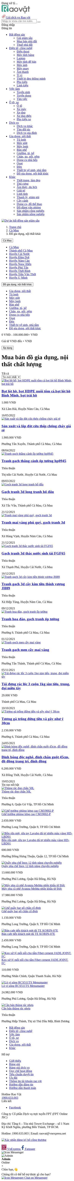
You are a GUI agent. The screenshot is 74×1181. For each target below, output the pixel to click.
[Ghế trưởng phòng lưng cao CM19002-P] (28, 810)
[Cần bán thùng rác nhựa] (17, 1005)
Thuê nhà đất (24, 44)
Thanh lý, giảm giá (28, 197)
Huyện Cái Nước (19, 254)
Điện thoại (23, 51)
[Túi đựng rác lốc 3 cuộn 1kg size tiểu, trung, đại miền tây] (37, 676)
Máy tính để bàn (26, 61)
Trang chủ (15, 227)
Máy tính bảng (25, 54)
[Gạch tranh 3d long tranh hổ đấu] (22, 484)
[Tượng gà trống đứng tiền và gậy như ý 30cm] (30, 711)
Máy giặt (22, 143)
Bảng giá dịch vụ (19, 1067)
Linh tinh (22, 193)
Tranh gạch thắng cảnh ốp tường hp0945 (34, 461)
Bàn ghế (22, 149)
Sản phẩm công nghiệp (30, 210)
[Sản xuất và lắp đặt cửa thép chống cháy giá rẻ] (31, 418)
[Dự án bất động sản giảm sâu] (20, 220)
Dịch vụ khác (25, 126)
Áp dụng (7, 347)
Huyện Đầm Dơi (19, 257)
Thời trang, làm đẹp (28, 180)
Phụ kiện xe (24, 119)
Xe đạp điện (24, 115)
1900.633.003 (10, 1097)
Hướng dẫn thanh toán (22, 1087)
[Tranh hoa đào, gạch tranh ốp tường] (24, 611)
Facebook (15, 1107)
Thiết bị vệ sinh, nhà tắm (31, 170)
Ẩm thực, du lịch (27, 187)
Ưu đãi (13, 1077)
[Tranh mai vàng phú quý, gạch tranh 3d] (27, 515)
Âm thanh (23, 71)
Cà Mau (14, 230)
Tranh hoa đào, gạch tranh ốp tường (30, 619)
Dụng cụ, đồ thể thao (29, 204)
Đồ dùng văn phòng (29, 207)
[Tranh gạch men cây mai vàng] (21, 642)
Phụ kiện (22, 82)
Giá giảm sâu (24, 38)
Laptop (21, 58)
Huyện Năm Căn (19, 260)
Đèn (19, 166)
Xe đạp (21, 112)
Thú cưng (22, 183)
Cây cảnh (22, 200)
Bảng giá (14, 1064)
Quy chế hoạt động (20, 1071)
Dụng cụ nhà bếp (27, 160)
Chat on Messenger (35, 1177)
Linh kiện (22, 85)
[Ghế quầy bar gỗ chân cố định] (21, 907)
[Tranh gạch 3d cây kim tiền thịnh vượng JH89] (31, 576)
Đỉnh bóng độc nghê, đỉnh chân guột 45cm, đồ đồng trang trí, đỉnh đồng (35, 759)
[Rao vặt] (16, 12)
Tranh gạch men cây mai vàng (25, 650)
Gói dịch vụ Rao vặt (18, 17)
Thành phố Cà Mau (21, 250)
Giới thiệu (15, 1060)
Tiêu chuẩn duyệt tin (21, 1074)
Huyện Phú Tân (18, 267)
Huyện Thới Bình (19, 270)
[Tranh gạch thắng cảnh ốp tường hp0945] (27, 453)
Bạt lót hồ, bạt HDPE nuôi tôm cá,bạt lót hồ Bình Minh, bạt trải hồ (36, 393)
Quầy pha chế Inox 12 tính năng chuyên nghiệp (30, 866)
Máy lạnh (22, 146)
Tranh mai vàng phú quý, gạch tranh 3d (33, 522)
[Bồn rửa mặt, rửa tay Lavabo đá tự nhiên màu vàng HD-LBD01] (37, 836)
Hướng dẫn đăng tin (21, 1084)
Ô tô (19, 105)
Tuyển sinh (23, 92)
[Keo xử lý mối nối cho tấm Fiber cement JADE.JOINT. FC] (37, 956)
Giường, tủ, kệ (25, 153)
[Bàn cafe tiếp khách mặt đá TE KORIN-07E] (30, 930)
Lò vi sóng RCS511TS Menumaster (23, 985)
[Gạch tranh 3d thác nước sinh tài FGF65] (27, 546)
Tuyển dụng (24, 95)
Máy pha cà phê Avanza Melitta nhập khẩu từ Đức (32, 888)
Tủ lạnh (21, 139)
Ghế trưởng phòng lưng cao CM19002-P (26, 814)
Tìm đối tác (23, 129)
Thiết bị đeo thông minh (31, 78)
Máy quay (23, 68)
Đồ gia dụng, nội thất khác (33, 173)
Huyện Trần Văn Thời (22, 274)
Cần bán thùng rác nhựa (16, 1008)
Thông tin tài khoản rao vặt (25, 1081)
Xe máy (21, 109)
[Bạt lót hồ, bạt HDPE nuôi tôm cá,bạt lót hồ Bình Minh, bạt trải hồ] (37, 383)
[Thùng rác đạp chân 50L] (18, 788)
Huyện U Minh (18, 277)
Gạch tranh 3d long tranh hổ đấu (28, 492)
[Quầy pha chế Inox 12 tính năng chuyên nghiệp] (32, 862)
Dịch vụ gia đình (27, 132)
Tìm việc (22, 99)
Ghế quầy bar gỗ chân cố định (20, 911)
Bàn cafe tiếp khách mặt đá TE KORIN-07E (28, 933)
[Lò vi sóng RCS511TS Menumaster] (25, 982)
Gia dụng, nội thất (20, 291)
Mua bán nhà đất (27, 41)
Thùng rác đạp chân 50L (16, 791)
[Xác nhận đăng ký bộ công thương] (24, 1139)
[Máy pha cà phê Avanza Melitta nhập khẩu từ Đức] (33, 885)
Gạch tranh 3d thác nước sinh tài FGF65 (33, 553)
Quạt (20, 163)
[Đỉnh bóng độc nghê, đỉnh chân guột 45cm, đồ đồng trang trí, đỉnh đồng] (37, 749)
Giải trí (21, 190)
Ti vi (19, 75)
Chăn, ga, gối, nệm (28, 156)
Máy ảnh (22, 65)
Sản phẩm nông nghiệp (30, 214)
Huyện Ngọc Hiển (20, 264)
